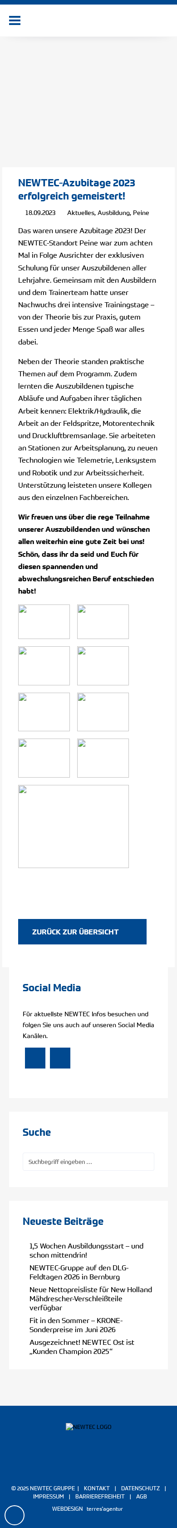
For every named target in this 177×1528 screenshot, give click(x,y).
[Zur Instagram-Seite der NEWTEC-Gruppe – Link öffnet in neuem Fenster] (100, 1464)
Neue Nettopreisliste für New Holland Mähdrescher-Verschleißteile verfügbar (91, 1298)
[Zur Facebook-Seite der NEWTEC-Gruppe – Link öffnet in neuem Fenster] (76, 1464)
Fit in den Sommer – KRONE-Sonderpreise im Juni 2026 (76, 1325)
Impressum (48, 1496)
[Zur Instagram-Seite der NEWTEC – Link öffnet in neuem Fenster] (60, 1058)
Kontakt (97, 1488)
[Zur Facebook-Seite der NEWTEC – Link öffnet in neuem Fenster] (35, 1058)
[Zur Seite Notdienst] (35, 20)
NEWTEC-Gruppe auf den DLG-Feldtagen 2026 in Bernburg (79, 1272)
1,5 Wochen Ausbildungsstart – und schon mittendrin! (86, 1250)
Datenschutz (140, 1488)
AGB (141, 1496)
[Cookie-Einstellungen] (14, 1515)
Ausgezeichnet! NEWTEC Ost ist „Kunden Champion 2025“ (82, 1347)
